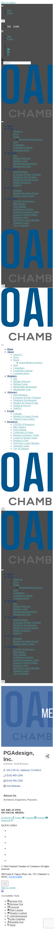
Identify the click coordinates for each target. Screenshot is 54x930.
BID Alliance (19, 204)
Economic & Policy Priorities (27, 174)
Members (12, 153)
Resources (12, 198)
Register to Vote (20, 217)
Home (10, 126)
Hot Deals (30, 842)
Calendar (17, 190)
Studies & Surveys (22, 182)
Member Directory (22, 158)
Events (10, 188)
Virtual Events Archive (24, 196)
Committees (18, 145)
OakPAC (17, 185)
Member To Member (30, 836)
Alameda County (21, 222)
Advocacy (12, 169)
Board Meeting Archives (30, 139)
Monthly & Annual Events (25, 180)
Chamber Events (30, 830)
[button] (2, 890)
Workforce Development (25, 177)
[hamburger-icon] (2, 121)
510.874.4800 (15, 877)
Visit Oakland (19, 206)
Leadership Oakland (22, 147)
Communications (21, 150)
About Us (17, 131)
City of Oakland (20, 225)
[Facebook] (8, 55)
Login (10, 13)
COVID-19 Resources (23, 201)
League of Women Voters (25, 214)
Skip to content (8, 2)
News (16, 134)
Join (9, 10)
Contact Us (30, 860)
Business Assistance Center (26, 212)
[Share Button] (47, 756)
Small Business (20, 171)
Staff (15, 142)
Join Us (30, 854)
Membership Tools (22, 166)
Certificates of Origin (23, 209)
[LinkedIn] (8, 49)
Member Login (20, 161)
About (10, 128)
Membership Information (25, 163)
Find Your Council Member (26, 220)
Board (16, 137)
